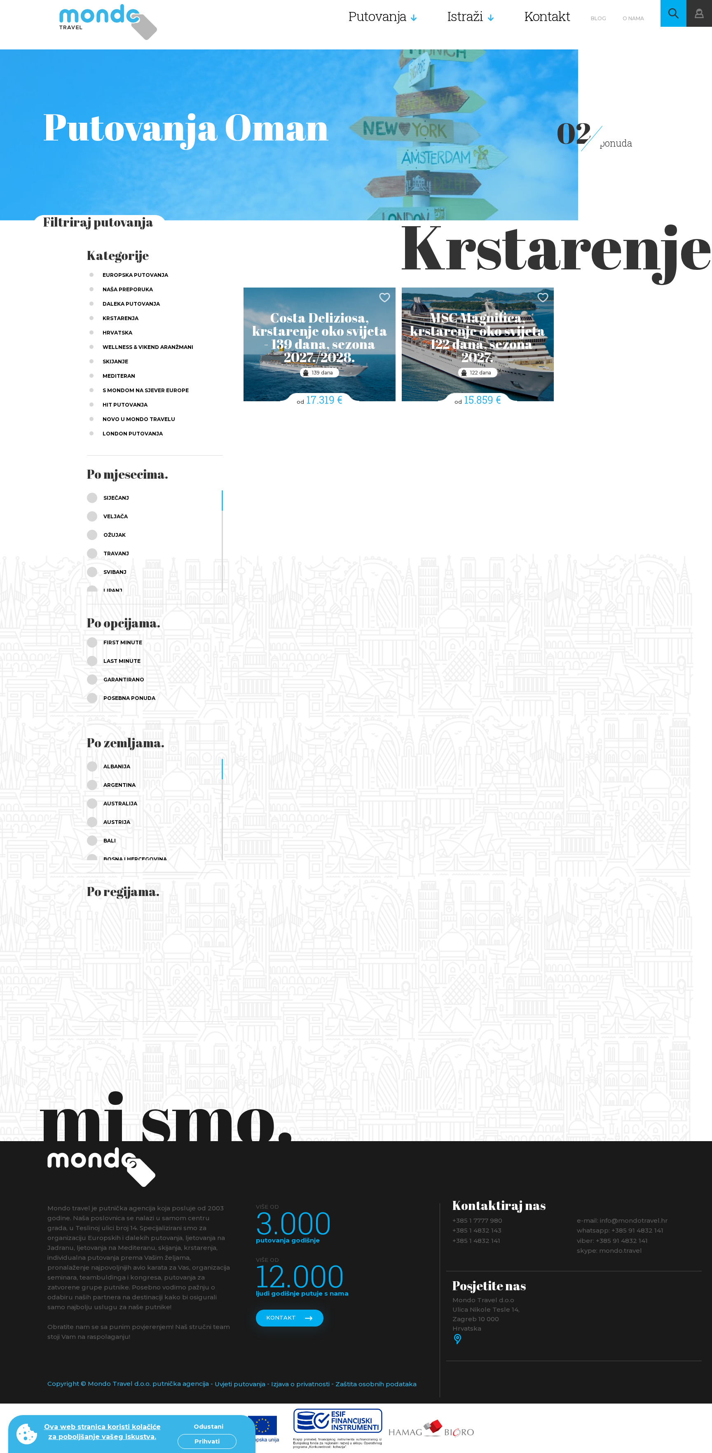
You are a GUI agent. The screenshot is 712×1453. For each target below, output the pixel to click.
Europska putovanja (135, 275)
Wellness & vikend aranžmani (148, 347)
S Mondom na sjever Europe (146, 390)
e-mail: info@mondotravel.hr (622, 1220)
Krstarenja (120, 318)
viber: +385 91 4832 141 (612, 1240)
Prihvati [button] (207, 1441)
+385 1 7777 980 (477, 1220)
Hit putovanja (125, 405)
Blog (598, 18)
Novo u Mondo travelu (139, 419)
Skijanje (115, 361)
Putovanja (377, 16)
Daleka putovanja (131, 304)
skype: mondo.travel (609, 1250)
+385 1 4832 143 (476, 1230)
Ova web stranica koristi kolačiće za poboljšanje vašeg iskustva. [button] (102, 1432)
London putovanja (133, 434)
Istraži (465, 16)
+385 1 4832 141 (476, 1240)
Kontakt (547, 16)
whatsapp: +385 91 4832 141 (620, 1230)
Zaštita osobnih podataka (376, 1384)
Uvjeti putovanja (240, 1384)
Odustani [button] (208, 1426)
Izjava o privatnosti (300, 1384)
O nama (633, 18)
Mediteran (119, 376)
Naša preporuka (128, 289)
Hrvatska (117, 333)
